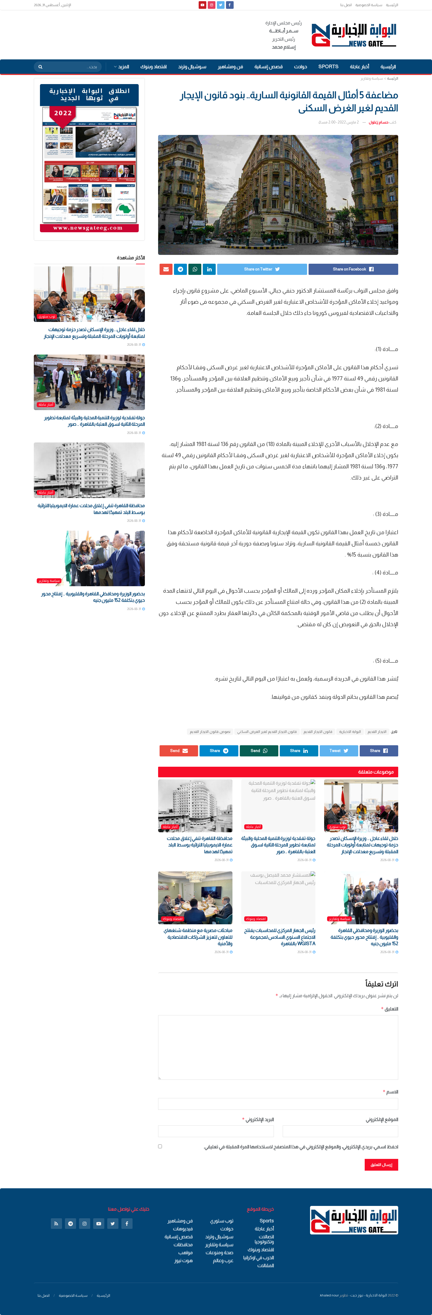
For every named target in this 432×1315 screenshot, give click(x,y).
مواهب (185, 1252)
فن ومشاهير (230, 66)
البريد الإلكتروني (258, 1119)
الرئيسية (392, 5)
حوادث (300, 66)
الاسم (390, 1092)
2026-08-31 (387, 860)
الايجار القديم (377, 732)
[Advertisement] (141, 34)
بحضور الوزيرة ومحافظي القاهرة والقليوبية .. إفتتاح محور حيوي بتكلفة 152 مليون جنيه (364, 937)
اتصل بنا (346, 5)
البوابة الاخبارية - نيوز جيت (368, 1295)
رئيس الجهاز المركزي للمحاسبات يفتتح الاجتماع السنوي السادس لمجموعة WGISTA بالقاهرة (279, 937)
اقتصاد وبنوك (153, 66)
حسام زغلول (379, 122)
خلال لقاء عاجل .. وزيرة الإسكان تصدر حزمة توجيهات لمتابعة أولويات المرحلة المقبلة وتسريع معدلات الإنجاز (362, 845)
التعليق (389, 1009)
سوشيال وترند (192, 66)
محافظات (183, 1244)
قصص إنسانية (268, 66)
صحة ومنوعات (219, 1252)
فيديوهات (183, 1228)
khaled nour (329, 1295)
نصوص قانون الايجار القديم (210, 732)
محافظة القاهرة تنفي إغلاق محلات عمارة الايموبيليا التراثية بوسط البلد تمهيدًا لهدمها (199, 845)
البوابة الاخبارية (350, 732)
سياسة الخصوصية (368, 5)
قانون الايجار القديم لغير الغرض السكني (267, 732)
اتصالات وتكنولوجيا (264, 1239)
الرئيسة (392, 78)
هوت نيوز (183, 1260)
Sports (329, 66)
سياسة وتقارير (372, 78)
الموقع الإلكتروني (382, 1119)
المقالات (265, 1265)
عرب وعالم (223, 1260)
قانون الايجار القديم (318, 732)
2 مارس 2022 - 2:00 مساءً (339, 122)
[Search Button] (38, 66)
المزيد (123, 66)
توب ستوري (337, 826)
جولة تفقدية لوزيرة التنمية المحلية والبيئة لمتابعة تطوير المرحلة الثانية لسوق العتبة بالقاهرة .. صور (278, 845)
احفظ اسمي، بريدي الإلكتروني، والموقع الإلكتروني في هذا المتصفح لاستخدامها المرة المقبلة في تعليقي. (301, 1146)
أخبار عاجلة (359, 66)
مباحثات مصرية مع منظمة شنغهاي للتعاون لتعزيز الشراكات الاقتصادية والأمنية (198, 937)
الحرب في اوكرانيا (258, 1257)
